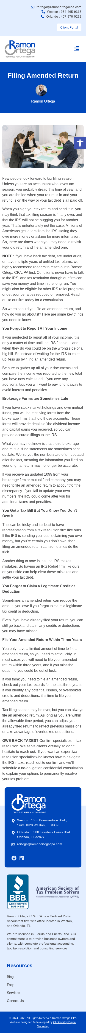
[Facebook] (14, 858)
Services (13, 993)
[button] (80, 143)
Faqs (10, 985)
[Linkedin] (21, 858)
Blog (10, 977)
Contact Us (15, 1001)
